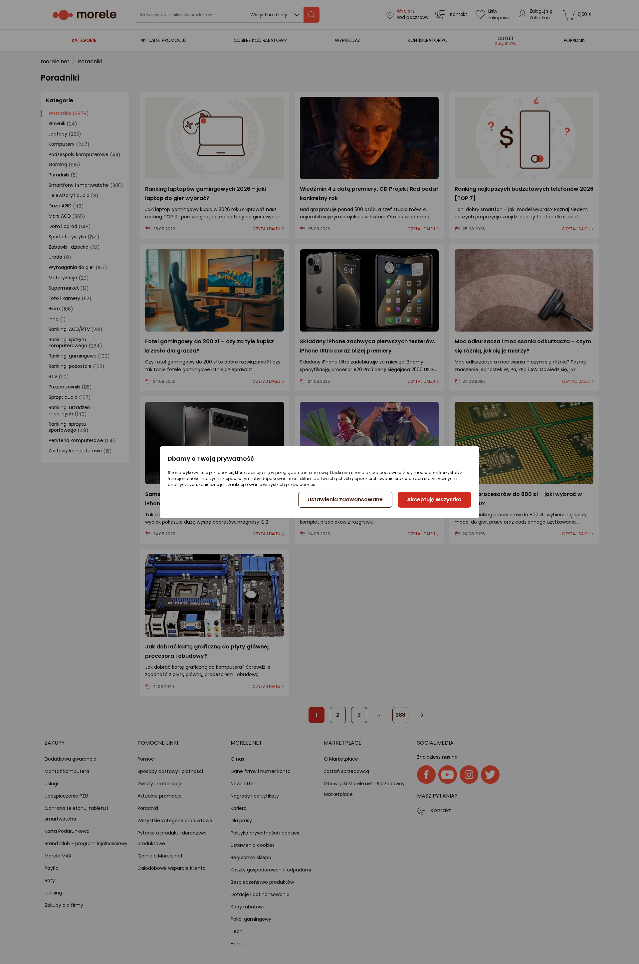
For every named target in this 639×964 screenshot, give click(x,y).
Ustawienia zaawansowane (345, 499)
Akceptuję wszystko (434, 499)
